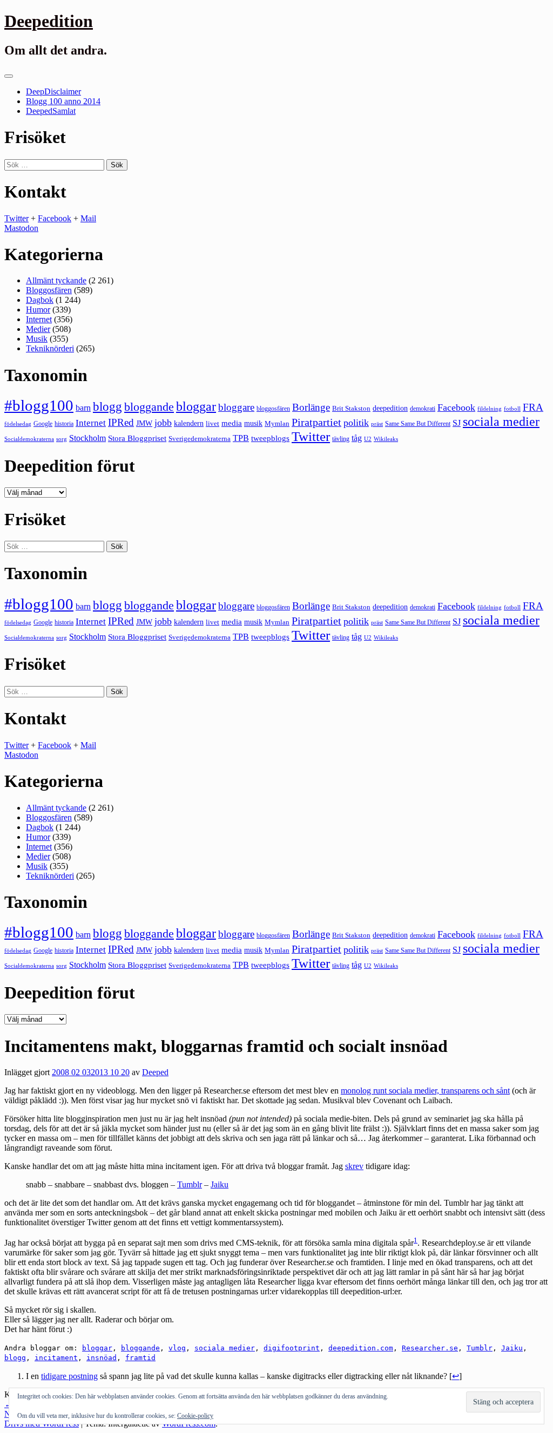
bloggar (196, 406)
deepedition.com (360, 1348)
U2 (368, 439)
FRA (533, 407)
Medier (38, 329)
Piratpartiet (316, 422)
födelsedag (17, 424)
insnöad (101, 1358)
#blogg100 (38, 405)
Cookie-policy (195, 1416)
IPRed (121, 422)
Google (42, 423)
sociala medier (501, 422)
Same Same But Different (417, 423)
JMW (144, 423)
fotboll (512, 409)
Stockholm (87, 438)
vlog (177, 1348)
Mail (88, 218)
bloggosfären (273, 408)
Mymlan (277, 423)
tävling (340, 439)
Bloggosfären (49, 290)
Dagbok (39, 299)
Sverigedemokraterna (199, 438)
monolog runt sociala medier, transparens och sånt (425, 1090)
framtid (140, 1358)
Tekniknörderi (50, 348)
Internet (39, 319)
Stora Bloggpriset (137, 438)
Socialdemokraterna (29, 439)
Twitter (16, 218)
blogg (107, 406)
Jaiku (219, 1184)
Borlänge (311, 407)
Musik (37, 338)
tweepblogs (270, 438)
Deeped (155, 1072)
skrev (354, 1166)
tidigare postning (69, 1376)
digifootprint (292, 1348)
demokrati (422, 408)
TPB (241, 438)
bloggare (236, 407)
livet (212, 423)
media (231, 423)
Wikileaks (386, 439)
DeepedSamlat (51, 111)
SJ (457, 422)
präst (377, 423)
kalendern (189, 423)
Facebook (54, 218)
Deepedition (48, 21)
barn (83, 408)
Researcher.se (430, 1348)
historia (64, 423)
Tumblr (189, 1184)
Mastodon (21, 228)
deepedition (390, 408)
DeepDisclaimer (53, 91)
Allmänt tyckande (56, 280)
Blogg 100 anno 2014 (63, 101)
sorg (61, 439)
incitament (56, 1358)
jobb (163, 422)
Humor (38, 309)
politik (356, 422)
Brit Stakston (351, 408)
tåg (357, 438)
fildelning (489, 408)
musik (253, 423)
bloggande (149, 406)
